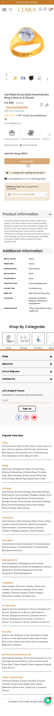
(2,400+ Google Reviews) (35, 115)
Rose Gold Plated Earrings (14, 505)
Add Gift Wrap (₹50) (16, 153)
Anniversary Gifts (25, 452)
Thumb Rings (9, 478)
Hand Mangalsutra (23, 573)
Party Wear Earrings (36, 505)
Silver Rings (7, 469)
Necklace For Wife (16, 456)
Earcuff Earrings (10, 508)
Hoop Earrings (23, 495)
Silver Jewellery (8, 586)
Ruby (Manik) (21, 664)
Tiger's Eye (30, 687)
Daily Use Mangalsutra (33, 567)
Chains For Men (10, 638)
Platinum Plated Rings (12, 472)
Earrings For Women (28, 609)
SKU (5, 123)
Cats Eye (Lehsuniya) (34, 658)
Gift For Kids (31, 449)
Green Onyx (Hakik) (21, 684)
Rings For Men (8, 635)
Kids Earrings (24, 508)
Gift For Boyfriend (23, 641)
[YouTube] (34, 417)
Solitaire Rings (30, 472)
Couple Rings (38, 469)
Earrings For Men (23, 635)
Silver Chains (38, 521)
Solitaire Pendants (27, 527)
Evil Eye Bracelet (10, 547)
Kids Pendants (38, 531)
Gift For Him (8, 641)
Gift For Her (43, 449)
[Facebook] (18, 417)
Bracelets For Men (26, 638)
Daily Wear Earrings (41, 492)
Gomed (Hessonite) (39, 661)
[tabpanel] (27, 46)
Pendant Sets (29, 596)
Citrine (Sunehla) (29, 681)
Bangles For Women (20, 615)
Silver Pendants (9, 521)
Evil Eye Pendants (20, 524)
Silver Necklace (24, 521)
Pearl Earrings (9, 495)
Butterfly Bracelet (26, 544)
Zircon (12, 667)
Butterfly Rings (15, 475)
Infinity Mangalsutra (24, 570)
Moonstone (19, 687)
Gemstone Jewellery (12, 596)
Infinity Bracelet (43, 544)
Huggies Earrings (38, 495)
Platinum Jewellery (25, 586)
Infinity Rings (29, 475)
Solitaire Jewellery (20, 593)
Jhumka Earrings (36, 498)
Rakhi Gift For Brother (12, 645)
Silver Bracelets (9, 544)
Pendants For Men (40, 635)
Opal (5, 667)
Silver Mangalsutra (10, 563)
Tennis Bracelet (41, 547)
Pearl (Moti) (8, 664)
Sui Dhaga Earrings (19, 498)
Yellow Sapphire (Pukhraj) (40, 664)
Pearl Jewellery (36, 593)
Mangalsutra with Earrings (31, 563)
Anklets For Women (41, 622)
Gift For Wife (23, 446)
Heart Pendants (10, 527)
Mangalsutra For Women (22, 619)
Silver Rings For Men (37, 478)
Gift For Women (9, 446)
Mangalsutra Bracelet (12, 550)
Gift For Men (41, 638)
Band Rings (21, 478)
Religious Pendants (21, 531)
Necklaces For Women (21, 612)
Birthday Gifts (9, 452)
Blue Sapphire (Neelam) (12, 658)
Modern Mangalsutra (12, 567)
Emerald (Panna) (20, 661)
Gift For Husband (40, 641)
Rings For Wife (32, 456)
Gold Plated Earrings (42, 501)
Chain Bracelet (25, 547)
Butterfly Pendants (38, 524)
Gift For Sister (37, 446)
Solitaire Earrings (23, 492)
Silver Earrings (8, 492)
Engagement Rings (22, 469)
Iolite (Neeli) (37, 684)
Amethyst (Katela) (10, 681)
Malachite (7, 687)
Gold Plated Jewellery (21, 589)
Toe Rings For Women (20, 622)
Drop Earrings (25, 501)
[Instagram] (26, 417)
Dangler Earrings (10, 501)
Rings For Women (9, 609)
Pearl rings (42, 475)
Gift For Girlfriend (16, 449)
